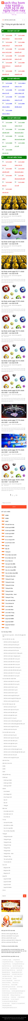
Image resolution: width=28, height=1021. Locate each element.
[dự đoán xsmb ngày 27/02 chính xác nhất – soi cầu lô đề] (14, 292)
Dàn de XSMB (14, 984)
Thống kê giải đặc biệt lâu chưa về (9, 1007)
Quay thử (5, 876)
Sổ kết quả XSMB (9, 527)
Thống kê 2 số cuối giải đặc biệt (18, 1003)
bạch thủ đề (19, 970)
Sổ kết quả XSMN (9, 530)
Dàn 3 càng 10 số (17, 976)
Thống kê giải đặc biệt (6, 1005)
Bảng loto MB (7, 867)
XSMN (7, 518)
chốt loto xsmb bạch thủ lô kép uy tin (12, 647)
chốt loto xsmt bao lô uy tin (10, 706)
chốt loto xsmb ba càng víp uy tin (11, 642)
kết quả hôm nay (9, 524)
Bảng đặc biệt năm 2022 (17, 972)
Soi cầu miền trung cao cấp (9, 704)
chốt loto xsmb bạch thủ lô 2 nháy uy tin (14, 20)
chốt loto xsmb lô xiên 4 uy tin (11, 692)
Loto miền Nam (9, 609)
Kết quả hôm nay (6, 774)
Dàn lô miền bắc (13, 988)
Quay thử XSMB (9, 615)
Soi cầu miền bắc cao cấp (8, 639)
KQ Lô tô (5, 864)
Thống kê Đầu (9, 588)
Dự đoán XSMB (5, 995)
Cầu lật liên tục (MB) (10, 567)
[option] (14, 20)
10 (16, 495)
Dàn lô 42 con (5, 988)
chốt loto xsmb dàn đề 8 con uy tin (12, 664)
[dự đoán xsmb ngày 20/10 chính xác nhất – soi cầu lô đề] (14, 441)
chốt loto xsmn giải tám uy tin (10, 743)
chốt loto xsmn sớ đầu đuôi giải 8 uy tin (13, 749)
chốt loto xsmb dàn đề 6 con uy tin (12, 661)
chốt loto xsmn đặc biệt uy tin (10, 740)
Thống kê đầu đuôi (10, 576)
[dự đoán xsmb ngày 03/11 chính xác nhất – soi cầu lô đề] (14, 262)
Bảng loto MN (7, 870)
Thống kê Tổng (9, 597)
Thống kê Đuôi (9, 591)
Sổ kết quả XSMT (9, 533)
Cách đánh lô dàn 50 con (17, 974)
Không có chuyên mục (15, 995)
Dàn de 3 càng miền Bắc (7, 980)
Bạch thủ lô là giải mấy (17, 966)
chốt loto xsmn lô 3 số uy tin (10, 746)
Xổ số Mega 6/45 (7, 794)
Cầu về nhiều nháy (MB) (11, 573)
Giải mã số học (6, 760)
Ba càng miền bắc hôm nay (18, 963)
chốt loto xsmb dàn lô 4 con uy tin (11, 675)
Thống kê (7, 552)
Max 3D (7, 545)
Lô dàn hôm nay (5, 997)
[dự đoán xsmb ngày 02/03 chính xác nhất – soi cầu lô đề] (14, 381)
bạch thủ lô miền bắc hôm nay (17, 968)
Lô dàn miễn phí (21, 997)
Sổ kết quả (5, 777)
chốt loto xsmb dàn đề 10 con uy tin (12, 667)
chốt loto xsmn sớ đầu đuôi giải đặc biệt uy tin (14, 752)
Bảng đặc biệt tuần (6, 974)
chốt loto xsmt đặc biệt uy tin (10, 712)
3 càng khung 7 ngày (6, 959)
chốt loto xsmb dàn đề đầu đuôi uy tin (12, 670)
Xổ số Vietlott (7, 791)
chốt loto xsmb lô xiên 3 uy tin (11, 690)
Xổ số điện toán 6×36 (8, 811)
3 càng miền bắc (16, 959)
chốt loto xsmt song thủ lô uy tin (11, 726)
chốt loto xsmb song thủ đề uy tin (11, 695)
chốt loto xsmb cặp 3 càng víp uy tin (12, 656)
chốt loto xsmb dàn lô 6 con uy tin (11, 681)
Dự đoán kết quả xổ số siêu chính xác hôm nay (12, 993)
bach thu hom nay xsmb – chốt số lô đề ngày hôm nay (14, 6)
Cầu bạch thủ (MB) (10, 564)
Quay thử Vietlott (9, 624)
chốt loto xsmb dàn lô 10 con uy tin (12, 673)
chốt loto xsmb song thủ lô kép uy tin (12, 698)
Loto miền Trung (9, 612)
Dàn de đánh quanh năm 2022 (8, 986)
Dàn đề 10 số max (6, 991)
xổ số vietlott (8, 536)
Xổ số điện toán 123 (10, 558)
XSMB (6, 515)
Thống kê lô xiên (9, 582)
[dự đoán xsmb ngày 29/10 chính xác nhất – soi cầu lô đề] (14, 203)
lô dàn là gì (13, 997)
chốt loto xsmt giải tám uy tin (10, 715)
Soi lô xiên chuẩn (6, 1003)
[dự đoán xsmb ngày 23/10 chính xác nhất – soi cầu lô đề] (14, 232)
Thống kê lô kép (9, 585)
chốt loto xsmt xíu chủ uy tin (10, 729)
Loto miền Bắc (9, 606)
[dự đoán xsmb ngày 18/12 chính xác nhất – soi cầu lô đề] (14, 322)
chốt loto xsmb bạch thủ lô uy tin (11, 650)
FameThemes (21, 1018)
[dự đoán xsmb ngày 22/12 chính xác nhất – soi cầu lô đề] (14, 351)
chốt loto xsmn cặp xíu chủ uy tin (11, 738)
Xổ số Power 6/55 (8, 797)
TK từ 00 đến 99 (9, 603)
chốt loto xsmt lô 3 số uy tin (10, 718)
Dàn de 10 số (17, 980)
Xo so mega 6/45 (9, 539)
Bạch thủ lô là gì (5, 968)
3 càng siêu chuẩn (19, 961)
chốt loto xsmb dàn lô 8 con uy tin (11, 684)
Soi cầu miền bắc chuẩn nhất (9, 678)
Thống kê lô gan (9, 579)
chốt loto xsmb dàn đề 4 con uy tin (12, 659)
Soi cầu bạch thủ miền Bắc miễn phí (9, 1001)
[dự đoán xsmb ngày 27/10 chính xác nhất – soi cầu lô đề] (14, 411)
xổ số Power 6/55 (10, 542)
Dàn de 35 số (15, 982)
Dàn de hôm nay (5, 984)
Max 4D (7, 548)
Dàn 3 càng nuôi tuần (6, 978)
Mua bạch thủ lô (5, 999)
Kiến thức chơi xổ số (7, 763)
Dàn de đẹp (19, 986)
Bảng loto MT (7, 873)
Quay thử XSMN (9, 618)
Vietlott (4, 788)
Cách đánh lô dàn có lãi (7, 976)
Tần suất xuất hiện (10, 600)
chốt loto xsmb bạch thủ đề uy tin (11, 644)
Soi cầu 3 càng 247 (15, 999)
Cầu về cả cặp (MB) (10, 570)
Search (14, 506)
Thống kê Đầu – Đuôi (11, 594)
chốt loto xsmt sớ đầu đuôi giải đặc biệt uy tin (14, 723)
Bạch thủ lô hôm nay (6, 966)
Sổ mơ (7, 627)
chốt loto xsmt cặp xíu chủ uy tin (11, 709)
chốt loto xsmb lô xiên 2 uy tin (11, 687)
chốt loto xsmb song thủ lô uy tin (11, 701)
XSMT (7, 521)
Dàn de (14, 978)
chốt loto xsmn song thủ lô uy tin (11, 757)
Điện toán (5, 808)
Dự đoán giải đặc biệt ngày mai (18, 991)
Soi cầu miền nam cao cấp (9, 732)
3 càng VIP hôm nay (6, 963)
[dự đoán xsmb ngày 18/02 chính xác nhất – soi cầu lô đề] (14, 470)
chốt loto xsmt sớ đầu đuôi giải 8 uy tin (13, 721)
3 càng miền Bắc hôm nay (7, 961)
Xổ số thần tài (9, 561)
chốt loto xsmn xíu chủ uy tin (10, 754)
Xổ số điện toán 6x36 (10, 555)
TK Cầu (4, 819)
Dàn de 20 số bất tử (6, 982)
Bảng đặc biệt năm (6, 972)
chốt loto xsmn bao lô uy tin (10, 735)
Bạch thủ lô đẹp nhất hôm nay (8, 970)
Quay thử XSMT (9, 621)
